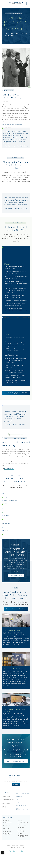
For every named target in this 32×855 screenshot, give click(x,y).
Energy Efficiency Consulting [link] (6, 807)
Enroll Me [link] (16, 784)
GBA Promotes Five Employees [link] (13, 669)
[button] (10, 851)
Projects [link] (19, 802)
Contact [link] (8, 845)
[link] (16, 3)
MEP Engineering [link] (6, 796)
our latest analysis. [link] (9, 468)
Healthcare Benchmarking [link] (22, 809)
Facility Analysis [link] (5, 803)
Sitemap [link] (22, 847)
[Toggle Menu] (28, 3)
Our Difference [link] (22, 793)
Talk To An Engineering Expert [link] (15, 761)
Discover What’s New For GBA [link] (15, 609)
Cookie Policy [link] (23, 845)
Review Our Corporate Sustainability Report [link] (16, 393)
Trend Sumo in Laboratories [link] (12, 630)
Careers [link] (19, 799)
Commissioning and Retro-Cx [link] (8, 800)
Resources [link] (20, 805)
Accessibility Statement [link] (13, 847)
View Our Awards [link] (15, 576)
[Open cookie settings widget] (2, 852)
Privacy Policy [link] (15, 845)
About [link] (18, 796)
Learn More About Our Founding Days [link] (12, 124)
